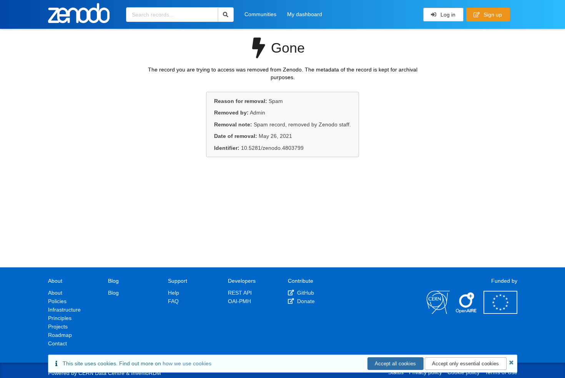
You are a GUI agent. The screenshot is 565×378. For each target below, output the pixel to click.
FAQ (173, 301)
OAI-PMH (239, 301)
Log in (447, 15)
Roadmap (60, 335)
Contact (57, 343)
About (55, 293)
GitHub (305, 293)
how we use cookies (187, 363)
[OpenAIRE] (466, 312)
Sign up (492, 15)
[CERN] (438, 312)
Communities (260, 14)
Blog (113, 293)
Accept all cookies (395, 363)
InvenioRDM (146, 373)
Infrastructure (64, 310)
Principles (59, 318)
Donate (305, 301)
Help (173, 293)
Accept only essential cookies (465, 363)
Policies (57, 301)
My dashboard (304, 14)
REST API (240, 293)
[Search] (226, 14)
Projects (58, 326)
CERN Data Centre (101, 373)
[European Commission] (500, 312)
